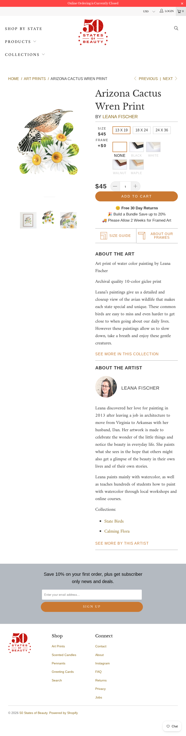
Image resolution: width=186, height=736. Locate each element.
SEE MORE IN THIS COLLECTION (127, 354)
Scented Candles (64, 655)
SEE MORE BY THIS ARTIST (122, 543)
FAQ (98, 671)
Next (168, 79)
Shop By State (23, 29)
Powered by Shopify (63, 713)
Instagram (102, 663)
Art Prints (58, 646)
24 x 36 (162, 130)
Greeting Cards (63, 671)
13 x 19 (121, 130)
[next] (86, 142)
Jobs (98, 697)
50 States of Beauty (33, 713)
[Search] (176, 29)
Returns (101, 680)
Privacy (100, 689)
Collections (22, 54)
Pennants (58, 663)
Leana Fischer (120, 116)
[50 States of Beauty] (93, 32)
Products (18, 41)
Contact (100, 646)
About (99, 655)
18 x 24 (141, 130)
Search (57, 680)
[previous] (12, 142)
